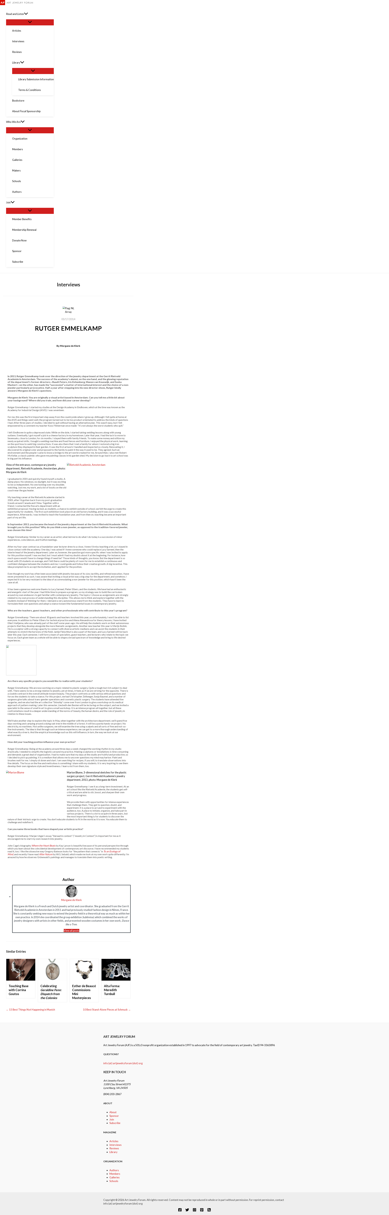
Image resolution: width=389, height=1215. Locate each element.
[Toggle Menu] (30, 22)
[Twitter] (187, 1210)
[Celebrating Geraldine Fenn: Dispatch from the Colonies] (52, 979)
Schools (113, 1181)
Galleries (114, 1177)
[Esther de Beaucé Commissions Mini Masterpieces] (84, 979)
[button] (26, 14)
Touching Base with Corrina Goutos (18, 990)
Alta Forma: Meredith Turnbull (112, 990)
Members (114, 1173)
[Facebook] (180, 1210)
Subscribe (114, 1123)
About (113, 1112)
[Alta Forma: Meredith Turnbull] (116, 979)
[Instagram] (194, 1210)
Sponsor (114, 1115)
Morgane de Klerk (70, 345)
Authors (114, 1170)
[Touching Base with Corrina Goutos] (20, 979)
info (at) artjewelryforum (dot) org (123, 1063)
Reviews (114, 1148)
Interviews (115, 1144)
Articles (113, 1141)
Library (113, 1152)
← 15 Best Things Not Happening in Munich (30, 1009)
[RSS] (209, 1210)
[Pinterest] (202, 1210)
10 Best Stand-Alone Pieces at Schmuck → (107, 1009)
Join (111, 1119)
